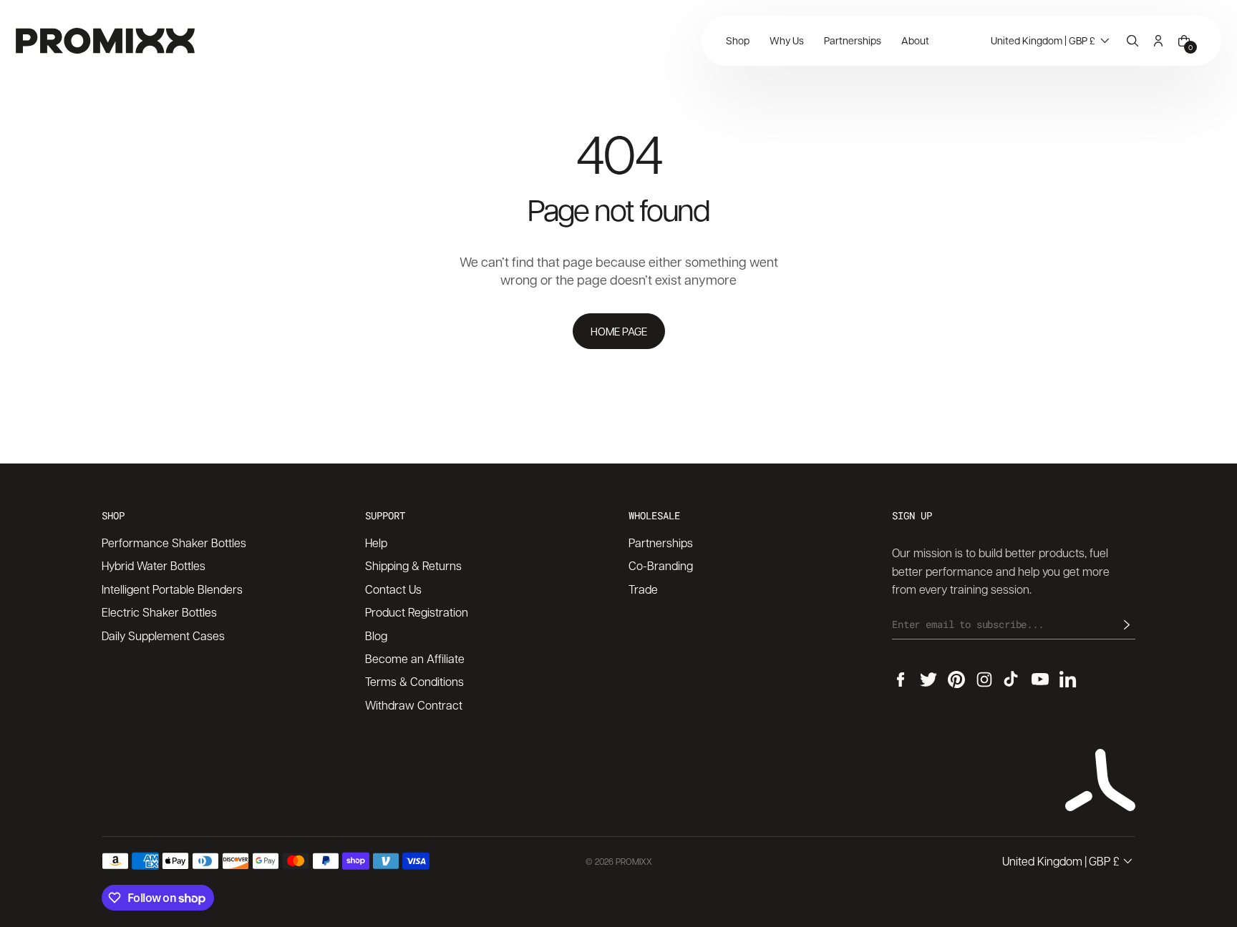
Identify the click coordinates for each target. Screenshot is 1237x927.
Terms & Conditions (414, 681)
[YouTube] (1040, 679)
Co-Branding (661, 565)
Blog (376, 635)
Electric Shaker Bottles (159, 611)
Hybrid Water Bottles (153, 565)
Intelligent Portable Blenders (172, 589)
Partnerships (661, 542)
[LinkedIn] (1068, 679)
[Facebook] (900, 679)
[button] (1051, 41)
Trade (643, 589)
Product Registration (416, 611)
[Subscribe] (1126, 624)
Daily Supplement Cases (163, 635)
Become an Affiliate (415, 658)
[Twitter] (928, 679)
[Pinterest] (956, 679)
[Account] (1158, 41)
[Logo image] (105, 41)
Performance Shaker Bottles (174, 542)
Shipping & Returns (413, 565)
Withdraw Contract (413, 704)
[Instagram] (984, 679)
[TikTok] (1012, 679)
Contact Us (393, 589)
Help (376, 542)
